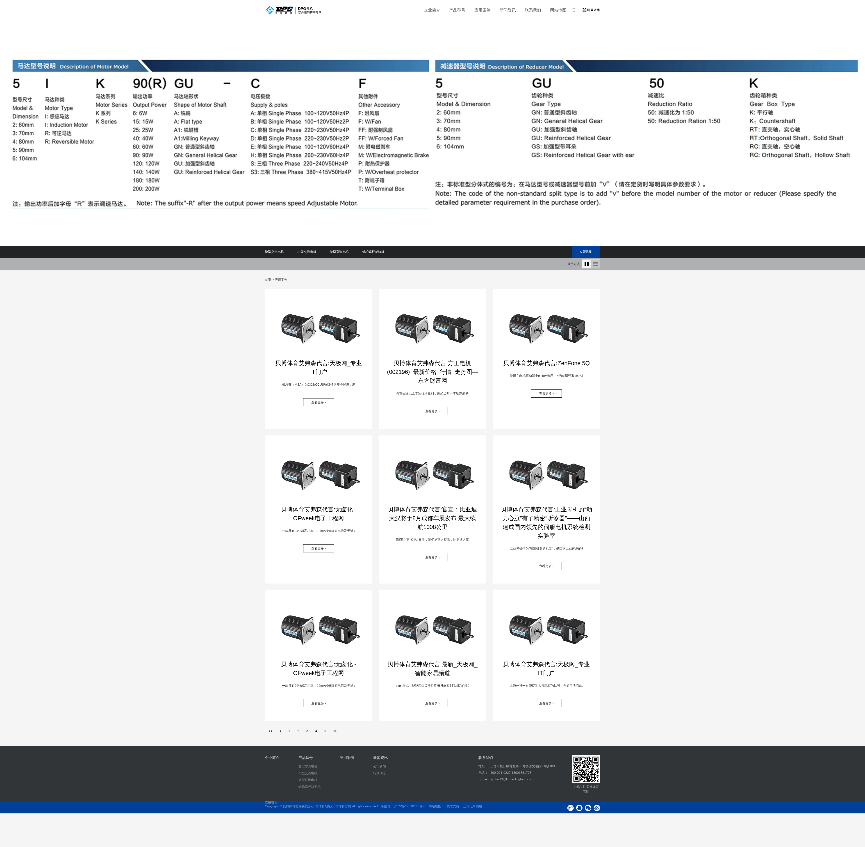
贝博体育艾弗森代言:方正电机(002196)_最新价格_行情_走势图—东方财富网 (432, 372)
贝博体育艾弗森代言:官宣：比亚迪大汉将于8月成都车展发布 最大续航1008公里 (432, 518)
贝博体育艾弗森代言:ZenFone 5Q (546, 363)
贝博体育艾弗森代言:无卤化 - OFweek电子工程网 (318, 514)
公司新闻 (379, 766)
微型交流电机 (274, 252)
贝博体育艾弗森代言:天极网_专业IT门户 (318, 367)
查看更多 (318, 402)
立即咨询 (586, 252)
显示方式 (573, 264)
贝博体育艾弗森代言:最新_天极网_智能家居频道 (432, 668)
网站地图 (558, 10)
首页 (268, 280)
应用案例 (482, 10)
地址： (483, 766)
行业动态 (379, 773)
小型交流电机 (306, 252)
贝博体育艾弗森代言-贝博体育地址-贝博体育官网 (317, 806)
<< (270, 731)
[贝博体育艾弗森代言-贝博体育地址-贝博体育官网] (293, 10)
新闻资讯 (508, 10)
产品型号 (457, 10)
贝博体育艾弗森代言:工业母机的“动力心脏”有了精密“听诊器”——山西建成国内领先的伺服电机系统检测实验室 (546, 522)
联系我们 (533, 10)
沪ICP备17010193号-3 (410, 806)
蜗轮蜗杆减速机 (373, 252)
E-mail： (484, 779)
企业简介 (432, 10)
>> (335, 731)
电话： (483, 772)
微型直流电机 (339, 252)
